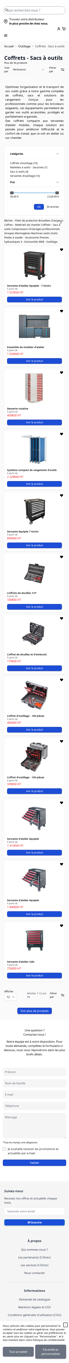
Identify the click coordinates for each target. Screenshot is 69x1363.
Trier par (7, 69)
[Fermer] (65, 1325)
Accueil (9, 46)
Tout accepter (18, 1352)
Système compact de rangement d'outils (32, 470)
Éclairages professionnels (44, 229)
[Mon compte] (59, 29)
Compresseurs (20, 229)
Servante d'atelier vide (20, 961)
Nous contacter (34, 1273)
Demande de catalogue (34, 1299)
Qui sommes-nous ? (34, 1250)
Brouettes (45, 220)
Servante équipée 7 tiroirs (23, 531)
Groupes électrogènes (17, 233)
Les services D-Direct (34, 1265)
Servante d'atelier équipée (23, 838)
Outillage (24, 46)
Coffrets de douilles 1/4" (22, 593)
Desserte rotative (17, 408)
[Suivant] (62, 222)
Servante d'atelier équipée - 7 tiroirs (29, 285)
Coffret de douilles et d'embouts (27, 654)
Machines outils (41, 233)
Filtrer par (52, 69)
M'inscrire (35, 1222)
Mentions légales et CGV (34, 1307)
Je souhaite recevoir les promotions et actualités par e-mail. (33, 1151)
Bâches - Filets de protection (21, 220)
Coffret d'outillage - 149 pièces (25, 716)
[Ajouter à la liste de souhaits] (61, 250)
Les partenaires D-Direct (34, 1257)
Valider (34, 1163)
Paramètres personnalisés (50, 1352)
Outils (54, 233)
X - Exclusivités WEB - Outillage (39, 241)
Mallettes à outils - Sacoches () (28, 167)
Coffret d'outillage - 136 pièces (25, 777)
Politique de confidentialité (48, 1340)
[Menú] (6, 35)
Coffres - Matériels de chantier (22, 224)
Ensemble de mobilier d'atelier (25, 347)
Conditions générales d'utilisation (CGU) (34, 1315)
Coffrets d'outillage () (24, 163)
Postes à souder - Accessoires (22, 237)
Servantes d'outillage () (25, 176)
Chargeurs (57, 220)
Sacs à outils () (21, 171)
